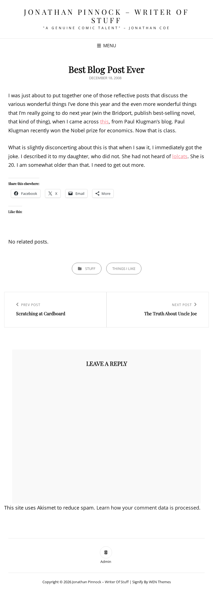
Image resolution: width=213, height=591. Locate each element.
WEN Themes (160, 581)
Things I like (123, 268)
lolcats (179, 156)
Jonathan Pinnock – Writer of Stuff (106, 16)
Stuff (90, 268)
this (104, 121)
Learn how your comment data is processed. (149, 507)
